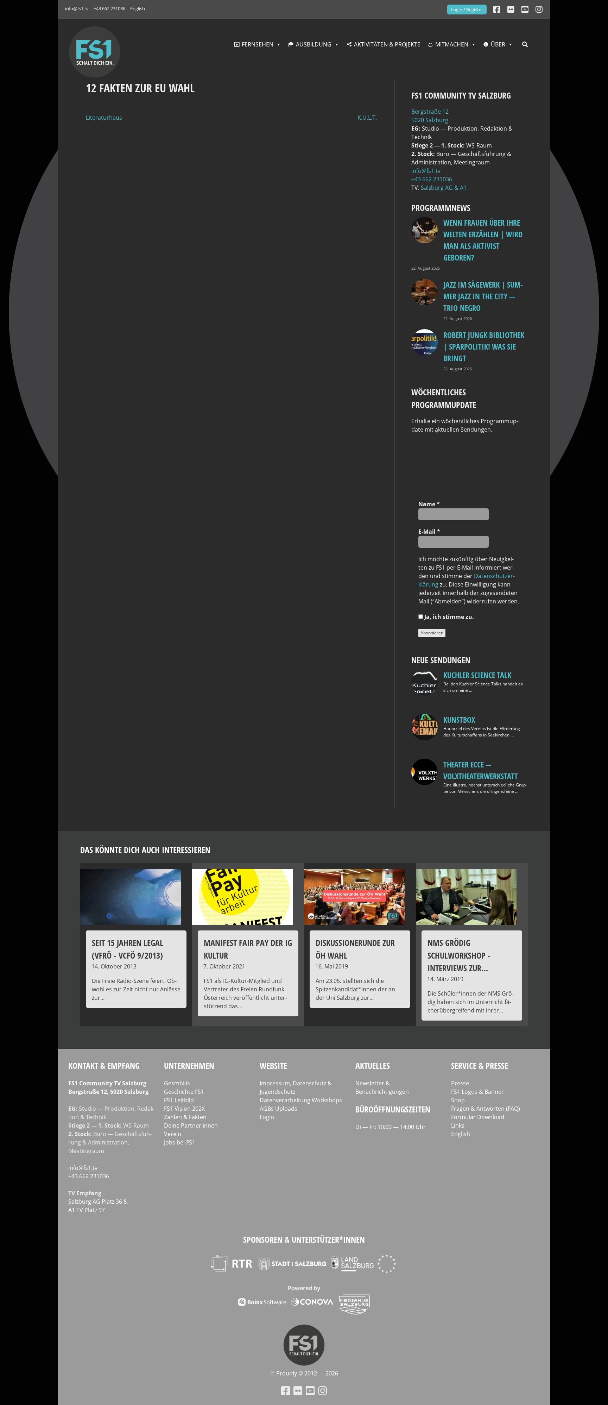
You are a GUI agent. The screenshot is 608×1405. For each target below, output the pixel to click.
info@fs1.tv (77, 8)
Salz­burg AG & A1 (444, 188)
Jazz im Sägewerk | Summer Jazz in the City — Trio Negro (483, 296)
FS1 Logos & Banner (477, 1092)
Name (429, 504)
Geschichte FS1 (184, 1092)
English (137, 8)
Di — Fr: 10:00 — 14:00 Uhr (390, 1127)
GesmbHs (177, 1083)
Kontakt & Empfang (104, 1065)
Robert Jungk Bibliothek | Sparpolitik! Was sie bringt (483, 346)
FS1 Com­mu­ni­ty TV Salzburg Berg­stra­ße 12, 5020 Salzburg (108, 1087)
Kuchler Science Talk (477, 675)
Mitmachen (451, 44)
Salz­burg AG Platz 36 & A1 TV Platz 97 (98, 1206)
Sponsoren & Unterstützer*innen (304, 1239)
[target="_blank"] (539, 9)
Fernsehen (257, 44)
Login (267, 1117)
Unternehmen (189, 1065)
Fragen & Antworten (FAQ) (485, 1108)
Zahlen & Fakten (185, 1117)
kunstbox (459, 719)
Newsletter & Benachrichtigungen (382, 1087)
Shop (458, 1100)
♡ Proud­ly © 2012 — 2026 (304, 1373)
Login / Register (467, 9)
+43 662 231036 (109, 8)
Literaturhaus (104, 117)
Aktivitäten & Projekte (387, 44)
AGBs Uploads (278, 1108)
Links (457, 1125)
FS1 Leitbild (179, 1100)
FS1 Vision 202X (184, 1108)
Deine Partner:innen (191, 1125)
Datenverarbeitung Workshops (301, 1100)
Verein (172, 1134)
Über (498, 44)
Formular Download (477, 1117)
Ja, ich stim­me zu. (448, 617)
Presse (460, 1083)
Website (273, 1065)
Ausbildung (313, 44)
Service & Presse (479, 1065)
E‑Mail (429, 531)
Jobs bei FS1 (179, 1142)
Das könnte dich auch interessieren (145, 849)
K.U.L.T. (367, 117)
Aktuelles (372, 1065)
